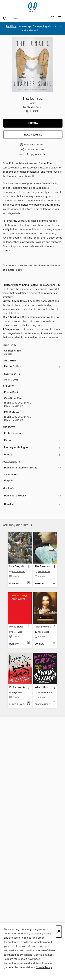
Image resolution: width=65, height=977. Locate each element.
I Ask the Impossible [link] (43, 626)
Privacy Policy (43, 933)
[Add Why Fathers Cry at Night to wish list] (54, 703)
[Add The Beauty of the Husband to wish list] (54, 583)
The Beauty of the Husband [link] (43, 566)
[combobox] (26, 18)
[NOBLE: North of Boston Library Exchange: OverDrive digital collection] (32, 7)
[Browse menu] (59, 18)
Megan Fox (17, 692)
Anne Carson (44, 571)
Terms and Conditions (16, 933)
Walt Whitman (18, 571)
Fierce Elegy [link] (16, 626)
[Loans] (53, 19)
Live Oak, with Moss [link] (18, 566)
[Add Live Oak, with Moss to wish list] (28, 583)
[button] (32, 123)
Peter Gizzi (17, 632)
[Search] (4, 18)
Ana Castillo (43, 632)
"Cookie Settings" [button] (43, 954)
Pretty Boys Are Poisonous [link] (18, 687)
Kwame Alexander (46, 692)
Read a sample (33, 134)
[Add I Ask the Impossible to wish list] (54, 643)
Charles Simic (34, 107)
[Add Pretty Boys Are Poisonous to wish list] (28, 703)
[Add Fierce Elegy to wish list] (28, 643)
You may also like (16, 525)
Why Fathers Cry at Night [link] (43, 687)
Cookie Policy (44, 967)
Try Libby (11, 26)
